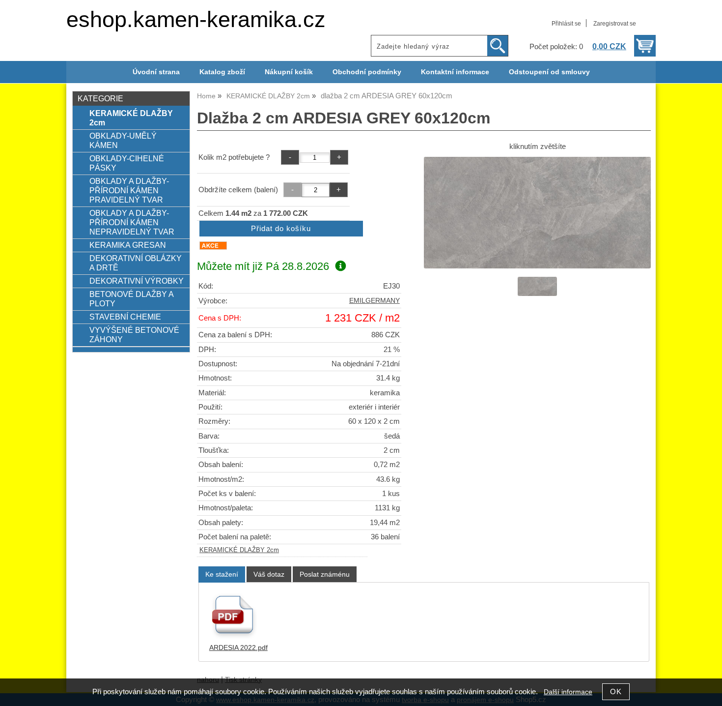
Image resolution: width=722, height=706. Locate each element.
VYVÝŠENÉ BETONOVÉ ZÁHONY (134, 334)
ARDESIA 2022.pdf (238, 647)
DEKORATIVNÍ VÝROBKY (136, 280)
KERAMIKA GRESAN (127, 244)
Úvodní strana (156, 72)
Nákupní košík (289, 72)
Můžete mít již (263, 266)
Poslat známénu (325, 574)
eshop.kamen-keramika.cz (196, 19)
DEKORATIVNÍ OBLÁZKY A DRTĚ (135, 263)
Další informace (568, 692)
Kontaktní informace (455, 72)
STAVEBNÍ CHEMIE (125, 316)
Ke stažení (221, 574)
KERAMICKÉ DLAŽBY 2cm (239, 550)
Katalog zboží (222, 72)
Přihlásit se (566, 23)
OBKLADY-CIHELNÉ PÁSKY (126, 163)
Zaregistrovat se (614, 23)
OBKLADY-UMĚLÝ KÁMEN (123, 140)
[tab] (221, 574)
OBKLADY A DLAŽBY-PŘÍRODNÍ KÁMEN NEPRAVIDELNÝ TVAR (131, 222)
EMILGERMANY (374, 300)
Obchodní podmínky (367, 72)
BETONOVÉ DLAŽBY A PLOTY (131, 299)
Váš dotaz (268, 574)
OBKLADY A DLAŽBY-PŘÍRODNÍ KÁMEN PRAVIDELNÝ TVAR (129, 190)
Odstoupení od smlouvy (549, 72)
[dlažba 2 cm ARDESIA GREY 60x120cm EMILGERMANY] (537, 212)
